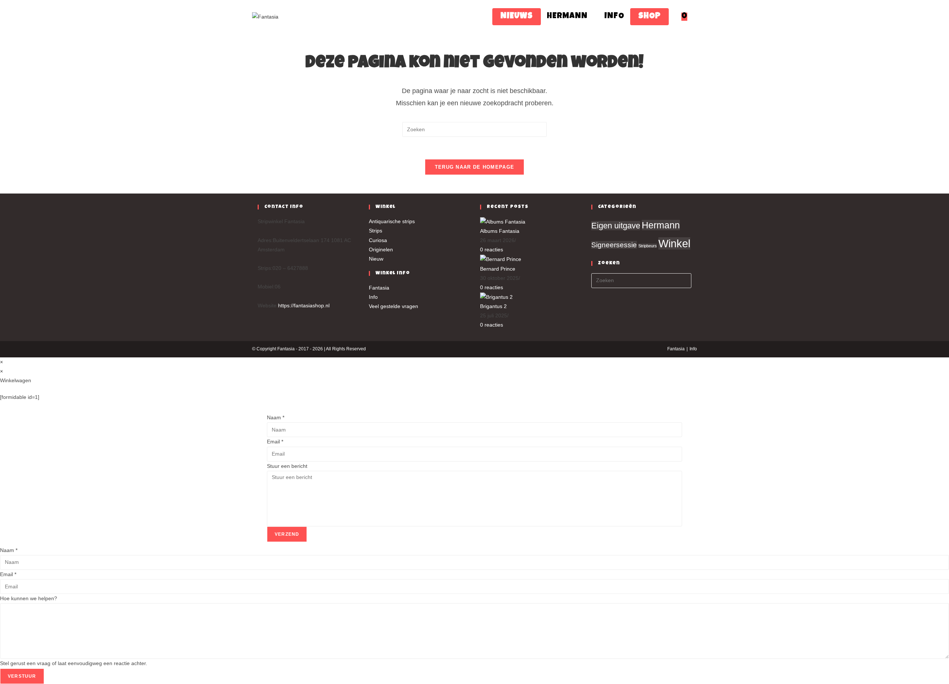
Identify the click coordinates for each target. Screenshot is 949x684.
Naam (275, 417)
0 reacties (491, 249)
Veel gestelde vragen (393, 306)
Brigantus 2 (493, 306)
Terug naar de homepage (475, 167)
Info (373, 297)
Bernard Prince (497, 269)
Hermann (661, 225)
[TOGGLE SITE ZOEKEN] (696, 16)
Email (275, 442)
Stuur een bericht (287, 466)
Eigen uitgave (615, 225)
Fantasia (379, 288)
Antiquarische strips (392, 221)
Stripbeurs (647, 246)
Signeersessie (614, 245)
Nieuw (376, 259)
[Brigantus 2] (496, 297)
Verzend (287, 534)
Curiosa (378, 240)
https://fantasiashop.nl (304, 305)
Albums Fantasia (499, 231)
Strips (375, 231)
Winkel (674, 243)
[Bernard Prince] (500, 259)
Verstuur (22, 676)
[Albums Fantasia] (502, 221)
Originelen (381, 249)
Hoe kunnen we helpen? (28, 598)
